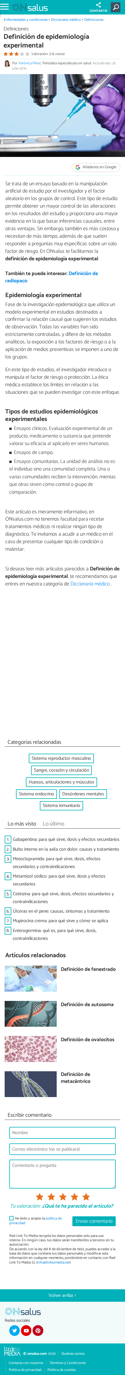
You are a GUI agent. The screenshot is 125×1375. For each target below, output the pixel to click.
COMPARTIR (98, 11)
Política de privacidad (25, 1370)
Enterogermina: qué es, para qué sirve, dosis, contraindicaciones (55, 934)
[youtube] (26, 1330)
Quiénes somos (73, 1354)
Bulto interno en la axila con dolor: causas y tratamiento (66, 849)
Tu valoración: (25, 1206)
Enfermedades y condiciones (26, 20)
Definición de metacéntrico (75, 1078)
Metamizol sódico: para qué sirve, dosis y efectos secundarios (59, 880)
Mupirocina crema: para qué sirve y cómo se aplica (60, 921)
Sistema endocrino (36, 794)
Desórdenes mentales (83, 794)
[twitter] (14, 1330)
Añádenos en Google (99, 167)
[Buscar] (116, 7)
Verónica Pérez (29, 63)
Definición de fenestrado (88, 969)
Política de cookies (61, 1370)
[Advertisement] (62, 664)
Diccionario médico (66, 20)
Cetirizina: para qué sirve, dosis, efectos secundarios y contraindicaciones (63, 898)
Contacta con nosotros (26, 1363)
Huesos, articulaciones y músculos (61, 782)
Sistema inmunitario (61, 806)
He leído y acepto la (35, 1220)
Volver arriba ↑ (62, 1295)
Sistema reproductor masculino (61, 758)
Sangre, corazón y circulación (61, 770)
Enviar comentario (94, 1221)
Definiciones (93, 20)
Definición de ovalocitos (87, 1040)
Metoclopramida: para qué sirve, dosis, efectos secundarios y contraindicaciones (57, 863)
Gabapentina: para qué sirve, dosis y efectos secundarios (66, 839)
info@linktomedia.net (53, 1262)
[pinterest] (38, 1330)
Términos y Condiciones (67, 1363)
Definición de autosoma (87, 1005)
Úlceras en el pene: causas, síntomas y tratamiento (61, 911)
